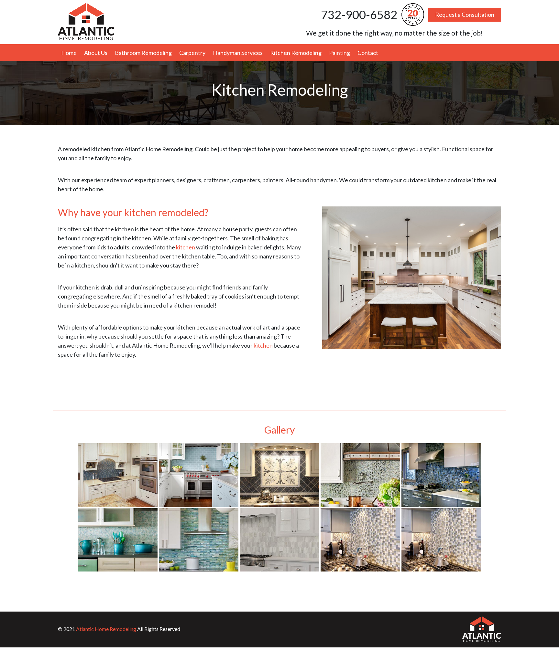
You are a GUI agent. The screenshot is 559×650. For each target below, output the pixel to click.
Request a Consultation (464, 14)
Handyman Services (238, 52)
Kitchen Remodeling (296, 52)
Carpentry (192, 52)
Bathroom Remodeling (143, 52)
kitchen (185, 247)
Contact (367, 52)
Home (69, 52)
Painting (339, 52)
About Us (95, 52)
